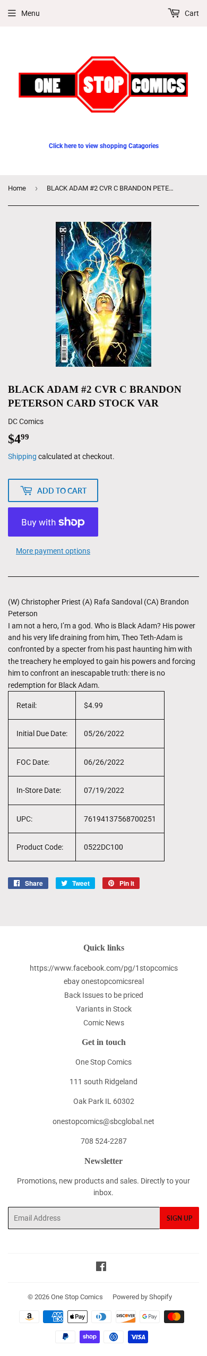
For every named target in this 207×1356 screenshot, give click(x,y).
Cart (191, 13)
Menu (30, 13)
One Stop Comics (77, 1297)
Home (17, 188)
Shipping (22, 456)
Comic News (103, 1022)
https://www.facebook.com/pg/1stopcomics (104, 968)
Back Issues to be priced (103, 995)
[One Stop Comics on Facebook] (101, 1268)
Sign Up (179, 1218)
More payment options (53, 551)
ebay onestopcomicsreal (104, 981)
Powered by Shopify (142, 1297)
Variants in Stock (104, 1009)
